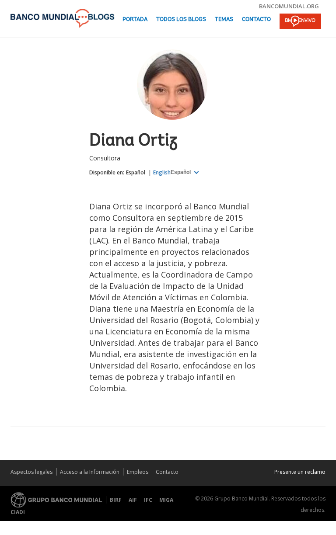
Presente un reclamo (300, 472)
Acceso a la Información (89, 472)
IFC (148, 500)
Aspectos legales (31, 472)
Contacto (256, 19)
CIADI (17, 512)
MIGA (166, 500)
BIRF (116, 500)
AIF (133, 500)
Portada (134, 19)
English (162, 172)
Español (135, 172)
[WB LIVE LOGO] (300, 22)
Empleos (137, 472)
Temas (224, 19)
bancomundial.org (289, 6)
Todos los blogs (181, 19)
